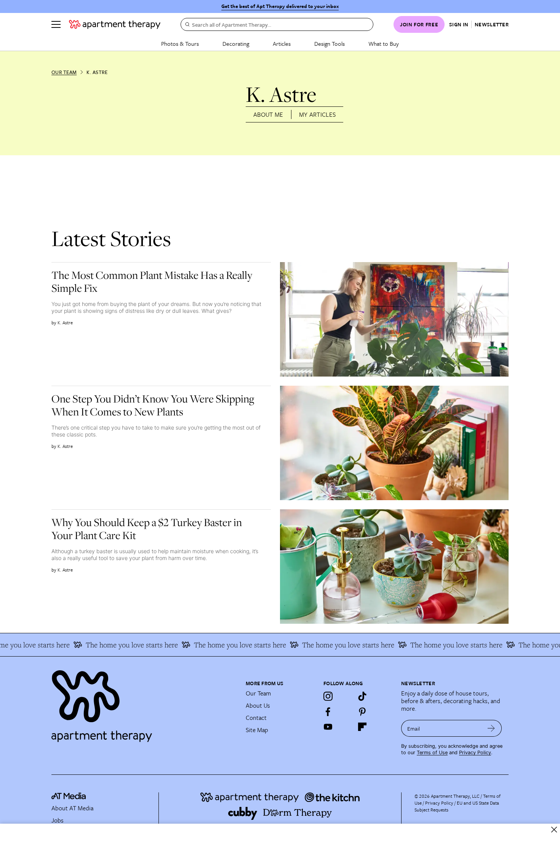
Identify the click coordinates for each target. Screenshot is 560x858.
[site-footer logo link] (68, 797)
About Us (258, 705)
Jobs (57, 820)
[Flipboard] (362, 726)
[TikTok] (362, 696)
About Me (268, 114)
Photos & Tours (180, 43)
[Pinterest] (362, 711)
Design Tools (329, 43)
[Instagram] (328, 696)
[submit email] (491, 728)
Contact (256, 717)
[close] (554, 829)
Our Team (64, 72)
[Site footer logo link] (144, 703)
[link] (158, 282)
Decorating (235, 43)
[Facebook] (328, 711)
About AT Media (72, 808)
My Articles (317, 114)
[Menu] (56, 24)
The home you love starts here (120, 644)
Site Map (257, 729)
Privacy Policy (475, 752)
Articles (282, 43)
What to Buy (383, 43)
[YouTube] (328, 726)
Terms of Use (432, 752)
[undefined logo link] (114, 24)
